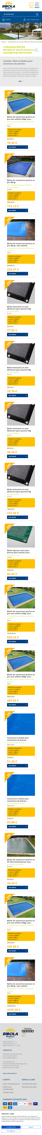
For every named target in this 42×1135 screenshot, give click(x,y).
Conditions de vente (29, 1084)
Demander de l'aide (29, 1087)
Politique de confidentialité (8, 1088)
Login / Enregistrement (11, 1084)
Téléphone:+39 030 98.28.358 (12, 1054)
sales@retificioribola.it (10, 1058)
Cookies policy (8, 1092)
